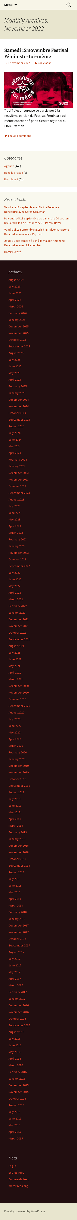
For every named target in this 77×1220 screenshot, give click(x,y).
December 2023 (19, 473)
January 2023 (17, 546)
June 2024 (15, 439)
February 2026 (18, 313)
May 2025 (14, 373)
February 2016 (18, 1072)
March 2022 (16, 599)
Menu (8, 5)
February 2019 (18, 832)
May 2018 (14, 892)
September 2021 (19, 639)
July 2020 (14, 719)
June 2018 (15, 885)
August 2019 (16, 792)
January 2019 (17, 839)
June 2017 (15, 965)
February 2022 (18, 606)
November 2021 (19, 626)
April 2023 (15, 526)
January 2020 (17, 759)
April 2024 (15, 453)
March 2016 (16, 1065)
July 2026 (14, 286)
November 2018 (19, 852)
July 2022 (14, 573)
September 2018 (19, 865)
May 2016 (14, 1052)
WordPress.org (18, 1186)
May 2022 (14, 586)
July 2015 (14, 1112)
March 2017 (16, 985)
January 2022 (17, 613)
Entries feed (16, 1172)
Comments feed (19, 1179)
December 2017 (19, 925)
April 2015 (15, 1132)
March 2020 (16, 746)
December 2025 (19, 326)
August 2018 (16, 872)
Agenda (9, 166)
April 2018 (15, 899)
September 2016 (19, 1025)
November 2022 (19, 553)
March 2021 (16, 679)
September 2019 (19, 786)
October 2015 (17, 1098)
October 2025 (17, 340)
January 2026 (17, 320)
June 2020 (15, 726)
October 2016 (17, 1019)
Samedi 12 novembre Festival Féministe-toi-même (36, 53)
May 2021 (14, 666)
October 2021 (17, 632)
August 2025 (16, 353)
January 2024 (17, 466)
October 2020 (17, 699)
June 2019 (15, 806)
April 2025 (15, 380)
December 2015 (19, 1085)
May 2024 (14, 446)
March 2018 (16, 905)
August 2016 (16, 1032)
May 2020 (14, 732)
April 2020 (15, 739)
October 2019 (17, 779)
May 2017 (14, 972)
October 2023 (17, 486)
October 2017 (17, 939)
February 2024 (18, 459)
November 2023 (19, 479)
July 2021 (14, 652)
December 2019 (19, 766)
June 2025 (15, 366)
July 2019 (14, 799)
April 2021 (15, 672)
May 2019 (14, 812)
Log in (12, 1166)
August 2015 (16, 1105)
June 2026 (15, 293)
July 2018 (14, 879)
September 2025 (19, 346)
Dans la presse (13, 173)
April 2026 (15, 300)
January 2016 (17, 1078)
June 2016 (15, 1045)
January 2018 (17, 919)
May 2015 (14, 1125)
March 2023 (16, 533)
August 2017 (16, 952)
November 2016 (19, 1012)
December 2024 (19, 400)
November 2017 (19, 932)
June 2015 (15, 1118)
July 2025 (14, 360)
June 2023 (15, 513)
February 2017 (18, 992)
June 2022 (15, 579)
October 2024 (17, 413)
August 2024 (16, 426)
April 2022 (15, 593)
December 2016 (19, 1005)
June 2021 (15, 659)
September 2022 (19, 566)
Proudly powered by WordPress (24, 1211)
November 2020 (19, 692)
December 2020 (19, 686)
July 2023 (14, 506)
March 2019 (16, 826)
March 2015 (16, 1138)
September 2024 (19, 419)
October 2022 (17, 559)
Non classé (45, 63)
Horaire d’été (12, 252)
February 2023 (18, 539)
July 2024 (14, 433)
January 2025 (17, 393)
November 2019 (19, 772)
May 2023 (14, 519)
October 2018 (17, 859)
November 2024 (19, 406)
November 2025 (19, 333)
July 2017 (14, 959)
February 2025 (18, 386)
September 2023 (19, 493)
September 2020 (19, 706)
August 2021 (16, 646)
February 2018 (18, 912)
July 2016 (14, 1038)
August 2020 (16, 712)
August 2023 (16, 499)
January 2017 (17, 999)
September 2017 (19, 945)
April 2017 (15, 979)
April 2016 (15, 1058)
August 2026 (16, 280)
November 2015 (19, 1092)
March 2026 (16, 306)
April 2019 (15, 819)
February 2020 (18, 752)
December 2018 (19, 845)
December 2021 (19, 619)
